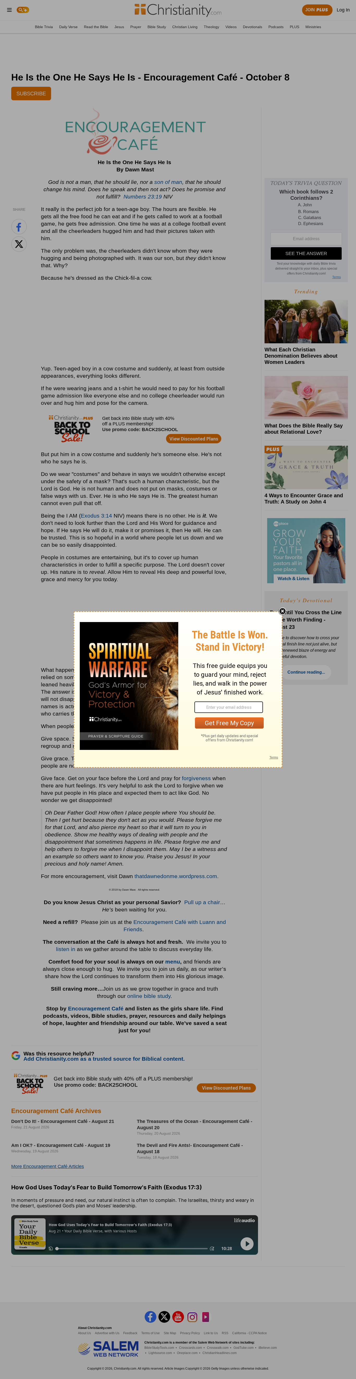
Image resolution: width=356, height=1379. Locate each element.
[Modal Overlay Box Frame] (178, 689)
